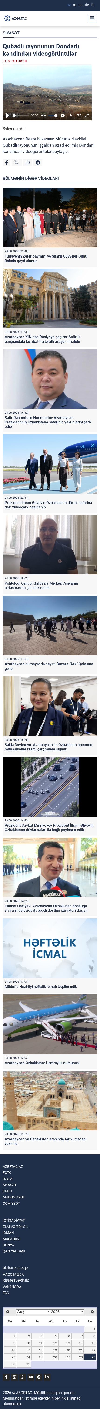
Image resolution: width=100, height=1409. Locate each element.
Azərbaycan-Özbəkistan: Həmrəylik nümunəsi (42, 1063)
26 (55, 1357)
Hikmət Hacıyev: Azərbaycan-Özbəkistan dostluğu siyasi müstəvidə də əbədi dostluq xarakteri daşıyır (46, 908)
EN (81, 5)
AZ (69, 5)
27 (68, 1357)
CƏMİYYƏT (11, 1203)
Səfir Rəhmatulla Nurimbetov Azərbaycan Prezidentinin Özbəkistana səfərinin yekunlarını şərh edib (48, 422)
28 (81, 1357)
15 (93, 1343)
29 (93, 1357)
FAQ (6, 1293)
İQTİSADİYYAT (14, 1220)
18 (41, 1350)
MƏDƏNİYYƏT (14, 1197)
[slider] (21, 115)
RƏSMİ (8, 1179)
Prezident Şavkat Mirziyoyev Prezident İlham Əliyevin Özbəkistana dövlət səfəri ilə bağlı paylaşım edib (49, 827)
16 (13, 1350)
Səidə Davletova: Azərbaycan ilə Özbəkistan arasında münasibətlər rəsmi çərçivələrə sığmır (48, 747)
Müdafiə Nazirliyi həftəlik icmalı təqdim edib (41, 986)
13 (68, 1343)
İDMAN (8, 1233)
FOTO (7, 1173)
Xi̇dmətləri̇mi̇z (16, 1280)
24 (28, 1357)
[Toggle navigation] (91, 18)
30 (13, 1364)
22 (93, 1350)
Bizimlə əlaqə (15, 1268)
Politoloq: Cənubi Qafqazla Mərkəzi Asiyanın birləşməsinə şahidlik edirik (41, 585)
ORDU (7, 1191)
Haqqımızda (13, 1274)
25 (41, 1357)
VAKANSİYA (12, 1287)
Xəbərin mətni (14, 128)
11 (41, 1343)
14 (81, 1343)
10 (28, 1343)
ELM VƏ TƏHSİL (15, 1227)
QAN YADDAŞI (14, 1251)
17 (28, 1350)
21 (81, 1350)
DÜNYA (8, 1245)
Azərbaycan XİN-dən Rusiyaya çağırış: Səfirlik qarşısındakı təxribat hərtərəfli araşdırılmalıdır (42, 339)
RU (74, 5)
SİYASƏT (11, 32)
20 (68, 1350)
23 (13, 1357)
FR (92, 5)
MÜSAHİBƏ (11, 1239)
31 (28, 1364)
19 (55, 1350)
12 (55, 1343)
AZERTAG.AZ (13, 1167)
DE (87, 5)
